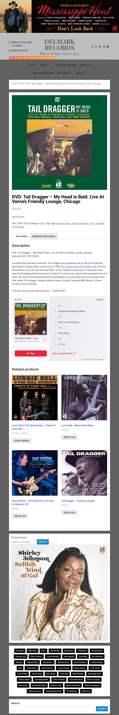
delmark (19, 662)
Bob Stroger (55, 651)
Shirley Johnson (34, 691)
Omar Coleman (59, 680)
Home (32, 65)
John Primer (95, 668)
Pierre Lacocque (93, 680)
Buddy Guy (68, 651)
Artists (43, 65)
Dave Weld (83, 657)
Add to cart (69, 437)
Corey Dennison (53, 657)
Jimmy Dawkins (79, 223)
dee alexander (97, 657)
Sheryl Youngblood (92, 685)
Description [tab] (22, 236)
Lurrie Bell (99, 223)
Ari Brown (20, 651)
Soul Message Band (54, 691)
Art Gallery (63, 72)
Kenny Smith (37, 674)
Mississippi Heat (94, 674)
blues (43, 651)
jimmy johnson (47, 668)
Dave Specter (69, 657)
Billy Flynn (32, 651)
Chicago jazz (21, 657)
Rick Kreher (23, 685)
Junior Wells (22, 674)
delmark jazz (48, 662)
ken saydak (50, 674)
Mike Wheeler (78, 674)
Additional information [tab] (43, 236)
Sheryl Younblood (73, 685)
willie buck (86, 691)
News (84, 65)
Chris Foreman (36, 657)
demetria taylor (63, 662)
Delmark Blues (32, 662)
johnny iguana (79, 668)
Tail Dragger (18, 227)
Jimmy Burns (31, 668)
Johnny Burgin (63, 668)
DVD (21, 83)
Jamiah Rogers (97, 662)
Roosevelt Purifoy (39, 685)
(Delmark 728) (80, 266)
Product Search (19, 537)
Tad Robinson (71, 691)
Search (43, 542)
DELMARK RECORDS (59, 44)
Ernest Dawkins (80, 662)
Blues (67, 223)
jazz (20, 668)
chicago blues (96, 651)
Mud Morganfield (41, 680)
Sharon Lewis (56, 685)
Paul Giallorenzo (76, 680)
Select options (21, 440)
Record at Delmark (43, 72)
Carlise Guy (82, 651)
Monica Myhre (24, 680)
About (79, 72)
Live (91, 223)
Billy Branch (58, 223)
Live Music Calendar (65, 65)
